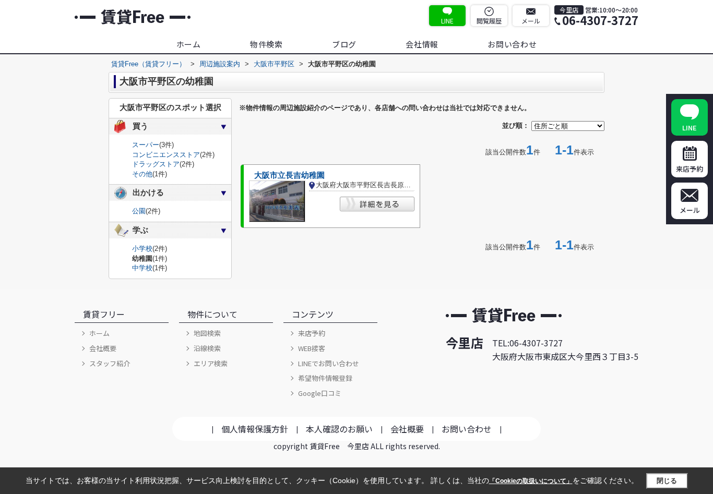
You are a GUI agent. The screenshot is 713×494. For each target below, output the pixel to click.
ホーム (188, 44)
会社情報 (422, 44)
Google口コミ (319, 393)
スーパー (145, 145)
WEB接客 (311, 348)
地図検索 (207, 333)
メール (530, 20)
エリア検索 (211, 363)
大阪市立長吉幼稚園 (289, 175)
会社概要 (102, 348)
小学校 (142, 248)
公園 (139, 211)
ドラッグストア (156, 164)
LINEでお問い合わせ (328, 363)
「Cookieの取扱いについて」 (531, 481)
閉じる (667, 481)
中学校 (142, 268)
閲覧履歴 (489, 20)
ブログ (344, 44)
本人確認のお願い (339, 429)
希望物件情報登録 (325, 378)
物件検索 (266, 44)
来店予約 (311, 333)
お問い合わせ (512, 44)
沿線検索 (207, 348)
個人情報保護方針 (254, 429)
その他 (142, 174)
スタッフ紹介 (109, 363)
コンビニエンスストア (166, 155)
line (447, 20)
